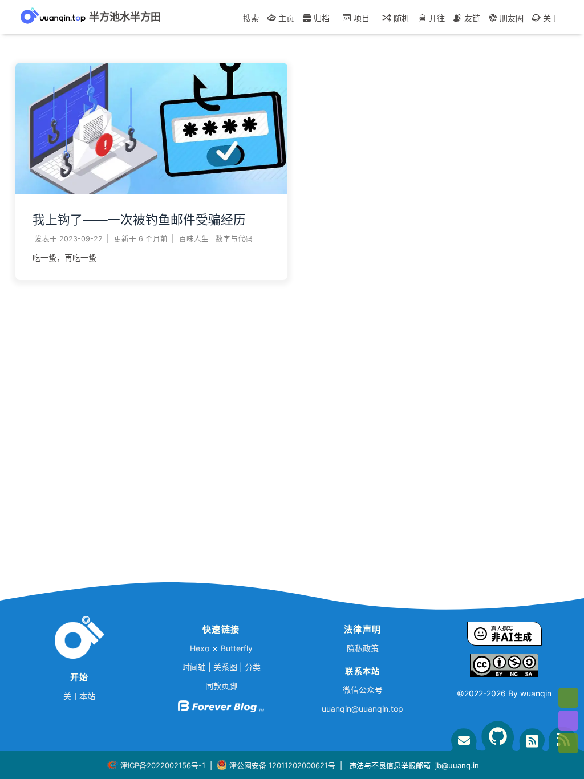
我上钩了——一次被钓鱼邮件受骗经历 (139, 219)
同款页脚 (221, 686)
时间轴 (194, 667)
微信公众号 (363, 690)
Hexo (199, 648)
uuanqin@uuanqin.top (362, 708)
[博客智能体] (568, 721)
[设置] (568, 698)
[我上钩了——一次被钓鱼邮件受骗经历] (151, 191)
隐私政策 (363, 648)
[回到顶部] (568, 743)
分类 (253, 667)
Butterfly (237, 648)
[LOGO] (79, 640)
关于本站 (79, 696)
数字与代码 (234, 238)
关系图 (225, 667)
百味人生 (194, 238)
